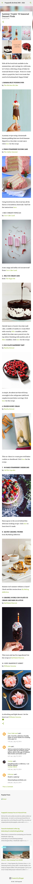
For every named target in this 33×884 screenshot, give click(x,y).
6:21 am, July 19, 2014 (14, 756)
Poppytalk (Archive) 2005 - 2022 (15, 3)
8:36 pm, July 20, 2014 (14, 782)
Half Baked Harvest (10, 603)
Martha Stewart (9, 348)
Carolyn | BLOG (12, 767)
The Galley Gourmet (11, 152)
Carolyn (10, 761)
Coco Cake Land (9, 215)
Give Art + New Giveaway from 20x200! (12, 860)
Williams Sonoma (10, 666)
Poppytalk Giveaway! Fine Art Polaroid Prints (13, 812)
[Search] (31, 3)
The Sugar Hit (10, 278)
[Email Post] (3, 720)
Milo (13, 331)
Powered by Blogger (17, 878)
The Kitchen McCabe (11, 85)
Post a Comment (8, 786)
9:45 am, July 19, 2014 (14, 769)
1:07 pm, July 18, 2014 (14, 741)
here (7, 144)
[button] (3, 22)
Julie (9, 746)
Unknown (11, 774)
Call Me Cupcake (9, 470)
